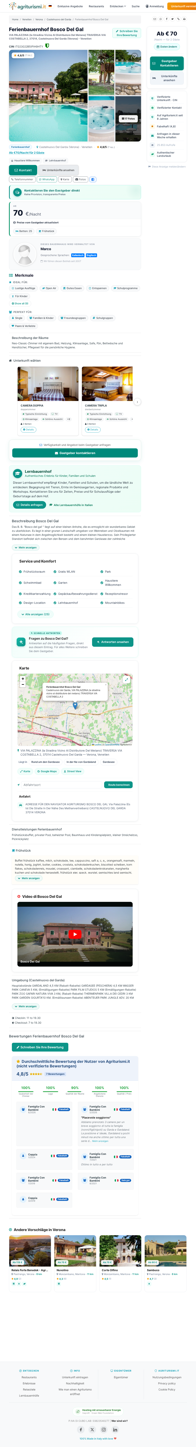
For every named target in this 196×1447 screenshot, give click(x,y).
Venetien (27, 19)
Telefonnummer (23, 179)
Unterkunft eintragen (75, 1377)
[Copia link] (178, 19)
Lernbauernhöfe (29, 1395)
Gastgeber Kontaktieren (169, 63)
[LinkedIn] (115, 1429)
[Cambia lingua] (50, 6)
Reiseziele (29, 1389)
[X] (172, 19)
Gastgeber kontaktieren (77, 453)
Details (30, 429)
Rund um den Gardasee (45, 761)
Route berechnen (119, 784)
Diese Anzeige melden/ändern (168, 166)
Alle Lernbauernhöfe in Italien (73, 505)
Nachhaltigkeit (75, 1383)
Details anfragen (32, 504)
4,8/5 (107, 147)
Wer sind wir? (119, 1420)
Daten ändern (168, 46)
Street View (74, 771)
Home (15, 19)
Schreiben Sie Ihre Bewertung (127, 33)
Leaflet (97, 744)
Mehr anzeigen (100, 1141)
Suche (136, 6)
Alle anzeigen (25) (37, 614)
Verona (39, 19)
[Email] (154, 19)
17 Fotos (129, 118)
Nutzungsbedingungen (167, 1377)
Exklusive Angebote (70, 6)
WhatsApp (48, 179)
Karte (66, 179)
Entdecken (116, 6)
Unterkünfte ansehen (60, 170)
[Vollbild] (126, 679)
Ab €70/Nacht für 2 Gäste (26, 152)
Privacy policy (167, 1383)
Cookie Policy (166, 1389)
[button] (75, 706)
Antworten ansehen (115, 642)
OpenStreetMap (112, 744)
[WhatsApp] (160, 19)
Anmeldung (156, 6)
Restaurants (96, 6)
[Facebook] (166, 19)
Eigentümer (121, 1377)
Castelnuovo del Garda (59, 19)
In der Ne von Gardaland (81, 761)
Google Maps (49, 771)
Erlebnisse (29, 1383)
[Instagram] (104, 1429)
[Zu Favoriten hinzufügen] (134, 56)
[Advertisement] (98, 1329)
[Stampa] (184, 19)
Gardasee (109, 761)
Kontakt (25, 170)
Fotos (82, 179)
